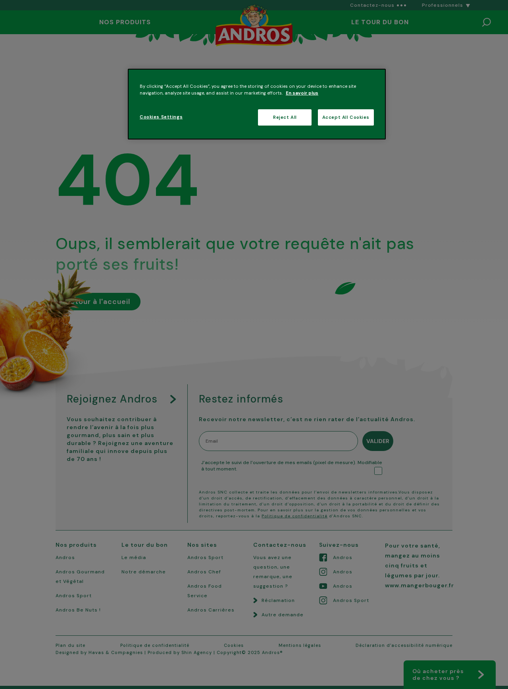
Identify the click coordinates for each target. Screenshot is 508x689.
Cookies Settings (161, 117)
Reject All (285, 117)
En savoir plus (302, 93)
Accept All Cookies (345, 117)
